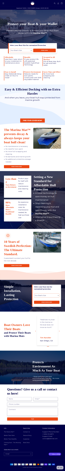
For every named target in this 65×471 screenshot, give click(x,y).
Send (32, 419)
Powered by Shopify (37, 467)
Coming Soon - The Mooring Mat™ (12, 443)
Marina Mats (29, 467)
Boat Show (26, 442)
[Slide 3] (48, 346)
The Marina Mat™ (9, 432)
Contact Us (26, 432)
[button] (3, 3)
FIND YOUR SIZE (16, 166)
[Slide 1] (46, 346)
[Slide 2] (47, 346)
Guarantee (26, 439)
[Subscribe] (30, 454)
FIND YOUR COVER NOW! (32, 120)
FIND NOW (44, 50)
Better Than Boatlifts (10, 439)
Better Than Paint (9, 435)
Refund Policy (27, 435)
